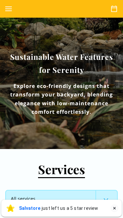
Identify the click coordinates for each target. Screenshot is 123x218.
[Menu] (8, 9)
